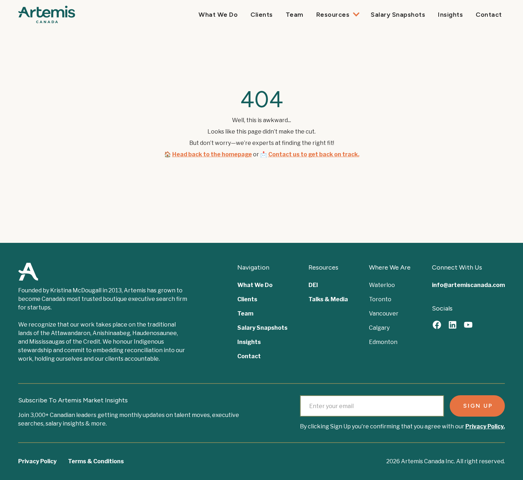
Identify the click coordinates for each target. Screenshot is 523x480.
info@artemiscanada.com (468, 285)
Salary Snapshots (398, 15)
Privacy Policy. (485, 426)
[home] (46, 14)
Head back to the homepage (212, 154)
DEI (313, 285)
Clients (261, 15)
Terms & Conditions (96, 461)
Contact (489, 15)
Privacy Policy (37, 461)
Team (294, 15)
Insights (450, 15)
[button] (337, 14)
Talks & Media (328, 299)
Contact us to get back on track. (313, 154)
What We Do (218, 15)
